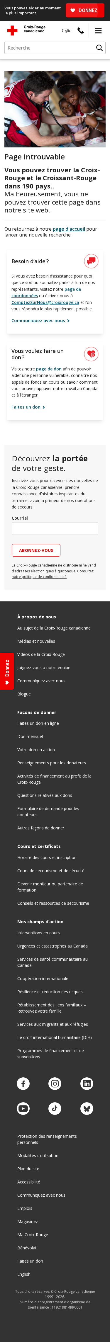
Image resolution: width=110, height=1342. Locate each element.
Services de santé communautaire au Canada (52, 962)
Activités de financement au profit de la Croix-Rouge (54, 779)
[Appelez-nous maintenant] (81, 30)
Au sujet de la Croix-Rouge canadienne (54, 628)
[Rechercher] (99, 48)
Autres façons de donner (40, 828)
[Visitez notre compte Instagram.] (54, 1084)
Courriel (20, 518)
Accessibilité (28, 1182)
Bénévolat (27, 1248)
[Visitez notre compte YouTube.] (23, 1108)
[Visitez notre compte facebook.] (23, 1084)
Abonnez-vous (36, 550)
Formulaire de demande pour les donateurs (48, 811)
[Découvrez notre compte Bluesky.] (86, 1108)
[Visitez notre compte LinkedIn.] (86, 1084)
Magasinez (27, 1221)
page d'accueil (69, 229)
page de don (49, 369)
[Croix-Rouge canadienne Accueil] (26, 30)
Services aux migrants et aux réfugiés (52, 1024)
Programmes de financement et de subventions (50, 1053)
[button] (98, 30)
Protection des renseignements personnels (47, 1139)
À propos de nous (36, 617)
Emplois (24, 1208)
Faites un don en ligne (38, 723)
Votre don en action (36, 749)
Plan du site (28, 1168)
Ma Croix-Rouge (32, 1234)
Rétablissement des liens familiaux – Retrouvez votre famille (51, 1008)
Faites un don (26, 407)
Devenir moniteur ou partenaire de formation (50, 887)
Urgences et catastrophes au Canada (52, 946)
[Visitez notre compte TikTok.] (54, 1108)
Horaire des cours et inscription (47, 857)
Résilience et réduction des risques (50, 991)
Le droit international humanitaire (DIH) (54, 1037)
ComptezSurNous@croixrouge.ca (45, 302)
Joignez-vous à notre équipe (43, 667)
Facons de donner (36, 712)
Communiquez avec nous (38, 320)
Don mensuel (30, 736)
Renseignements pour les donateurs (51, 763)
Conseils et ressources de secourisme (53, 903)
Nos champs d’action (40, 921)
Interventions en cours (38, 933)
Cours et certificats (39, 846)
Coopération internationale (42, 978)
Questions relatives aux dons (44, 795)
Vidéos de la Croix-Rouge (41, 654)
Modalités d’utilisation (37, 1155)
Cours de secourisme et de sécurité (50, 870)
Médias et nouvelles (36, 641)
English (67, 30)
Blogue (24, 694)
